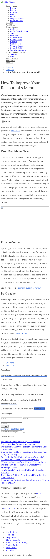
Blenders (13, 42)
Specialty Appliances (18, 50)
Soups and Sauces (16, 19)
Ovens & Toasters (16, 46)
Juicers (12, 33)
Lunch (12, 14)
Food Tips (9, 23)
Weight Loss (10, 25)
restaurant (15, 130)
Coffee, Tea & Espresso (19, 31)
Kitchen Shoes (15, 44)
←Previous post (8, 429)
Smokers (13, 54)
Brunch (13, 8)
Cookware (14, 29)
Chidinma (10, 362)
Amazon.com (9, 508)
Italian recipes (21, 333)
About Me (9, 63)
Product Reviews (12, 59)
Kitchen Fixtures (16, 40)
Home (9, 67)
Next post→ (20, 429)
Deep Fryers (14, 35)
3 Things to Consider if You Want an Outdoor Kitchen (24, 462)
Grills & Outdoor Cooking (15, 52)
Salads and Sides (16, 21)
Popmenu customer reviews (29, 288)
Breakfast (13, 12)
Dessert (13, 10)
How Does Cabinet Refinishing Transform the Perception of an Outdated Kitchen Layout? (20, 442)
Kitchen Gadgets (12, 27)
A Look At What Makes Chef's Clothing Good (20, 459)
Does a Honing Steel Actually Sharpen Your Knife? (22, 457)
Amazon (39, 493)
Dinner (12, 16)
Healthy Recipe (11, 6)
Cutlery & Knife (16, 37)
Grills (12, 56)
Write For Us (10, 61)
